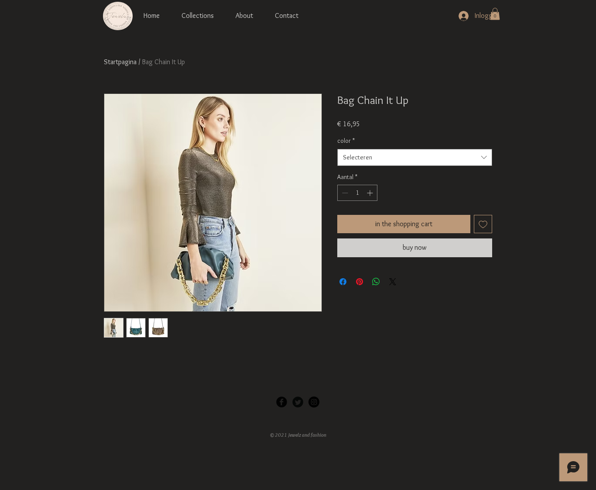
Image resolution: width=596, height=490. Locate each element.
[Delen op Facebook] (343, 281)
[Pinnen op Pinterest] (359, 281)
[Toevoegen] (483, 224)
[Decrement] (344, 192)
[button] (495, 14)
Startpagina (120, 62)
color (346, 141)
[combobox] (414, 157)
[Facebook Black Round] (281, 402)
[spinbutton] (357, 192)
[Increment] (370, 192)
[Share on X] (392, 281)
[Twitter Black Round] (297, 402)
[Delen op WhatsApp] (376, 281)
